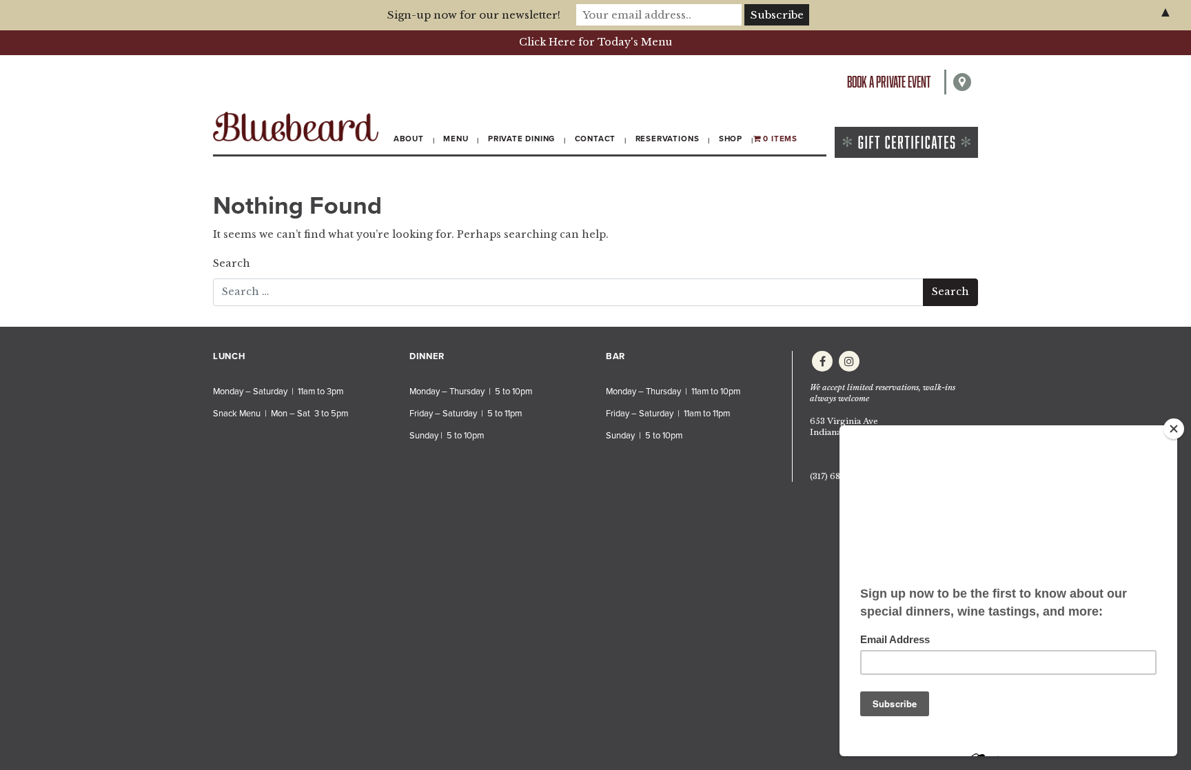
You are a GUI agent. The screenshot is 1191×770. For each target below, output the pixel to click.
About (409, 138)
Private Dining (521, 138)
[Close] (1173, 428)
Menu (455, 138)
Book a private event (888, 81)
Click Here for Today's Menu (595, 42)
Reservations (667, 138)
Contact (595, 138)
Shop (730, 138)
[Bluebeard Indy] (295, 126)
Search (231, 263)
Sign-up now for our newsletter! (473, 14)
